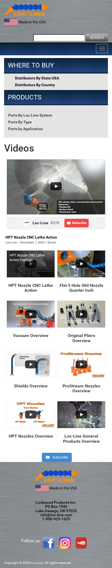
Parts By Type (20, 122)
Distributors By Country (35, 85)
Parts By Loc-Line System (30, 115)
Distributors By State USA (37, 78)
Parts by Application (25, 129)
